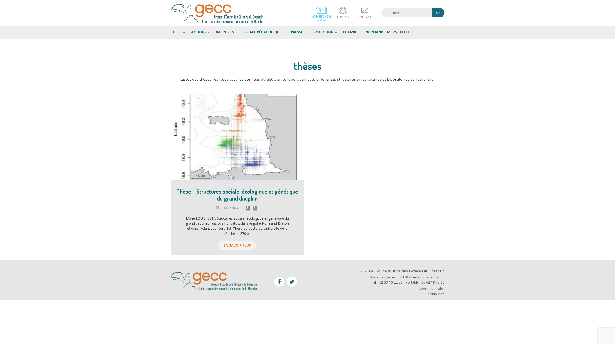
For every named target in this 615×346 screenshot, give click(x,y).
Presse (297, 32)
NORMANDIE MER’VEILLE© (387, 32)
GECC (217, 13)
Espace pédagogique (262, 32)
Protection (322, 32)
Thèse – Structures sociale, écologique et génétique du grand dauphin (237, 195)
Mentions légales (431, 288)
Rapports (225, 32)
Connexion (436, 294)
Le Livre (350, 32)
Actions (198, 32)
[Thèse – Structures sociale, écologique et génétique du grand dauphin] (237, 137)
